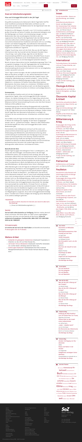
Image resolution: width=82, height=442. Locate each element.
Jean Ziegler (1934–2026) (63, 209)
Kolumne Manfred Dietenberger (32, 435)
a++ (76, 223)
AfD (58, 367)
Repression (8, 418)
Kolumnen (27, 427)
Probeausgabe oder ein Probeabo (15, 229)
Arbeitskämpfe (9, 433)
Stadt (7, 422)
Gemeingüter (28, 417)
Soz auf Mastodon (64, 274)
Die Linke (63, 376)
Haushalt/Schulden (29, 420)
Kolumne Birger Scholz (30, 429)
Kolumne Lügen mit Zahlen (31, 433)
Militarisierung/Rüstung (11, 413)
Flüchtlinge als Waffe (65, 252)
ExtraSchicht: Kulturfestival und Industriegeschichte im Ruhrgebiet (66, 174)
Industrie (27, 422)
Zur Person (46, 415)
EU (72, 376)
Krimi (45, 409)
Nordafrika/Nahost (10, 429)
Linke (61, 389)
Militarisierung (60, 391)
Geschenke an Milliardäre (66, 227)
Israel (69, 383)
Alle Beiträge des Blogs (66, 260)
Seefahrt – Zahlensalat (63, 77)
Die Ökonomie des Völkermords (68, 329)
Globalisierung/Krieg (10, 431)
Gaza (70, 378)
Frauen (67, 378)
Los (46, 6)
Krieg (71, 386)
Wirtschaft (72, 398)
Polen (64, 393)
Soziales (7, 419)
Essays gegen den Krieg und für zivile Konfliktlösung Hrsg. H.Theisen (66, 127)
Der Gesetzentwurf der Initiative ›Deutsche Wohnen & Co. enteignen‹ (66, 28)
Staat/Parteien (9, 421)
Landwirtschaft (28, 425)
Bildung (7, 409)
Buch (59, 373)
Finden (74, 6)
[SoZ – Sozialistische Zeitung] (8, 4)
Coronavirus (71, 373)
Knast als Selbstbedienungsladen (18, 14)
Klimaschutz (65, 386)
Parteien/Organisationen (30, 408)
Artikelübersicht (18, 2)
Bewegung (27, 409)
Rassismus (60, 396)
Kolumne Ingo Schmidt (30, 432)
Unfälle (26, 415)
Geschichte (46, 412)
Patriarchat (8, 415)
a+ (76, 221)
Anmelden (22, 439)
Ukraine (69, 396)
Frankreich (63, 378)
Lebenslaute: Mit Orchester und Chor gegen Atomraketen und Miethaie (66, 49)
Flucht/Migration (9, 410)
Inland (7, 408)
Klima (59, 386)
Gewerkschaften (9, 435)
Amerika (61, 367)
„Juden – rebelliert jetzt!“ (66, 325)
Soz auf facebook (64, 268)
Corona (65, 374)
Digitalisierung (69, 376)
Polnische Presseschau (71, 393)
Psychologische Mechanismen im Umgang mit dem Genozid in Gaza (66, 136)
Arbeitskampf (67, 368)
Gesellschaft (8, 412)
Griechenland (65, 383)
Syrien (65, 396)
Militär (74, 389)
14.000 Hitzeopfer (64, 237)
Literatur (66, 389)
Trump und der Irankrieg (64, 81)
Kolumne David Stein (29, 430)
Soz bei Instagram (64, 270)
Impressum (46, 420)
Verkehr (64, 398)
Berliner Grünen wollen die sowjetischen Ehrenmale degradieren (66, 55)
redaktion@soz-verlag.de (70, 422)
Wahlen (68, 398)
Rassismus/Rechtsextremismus (13, 416)
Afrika (7, 425)
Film (60, 378)
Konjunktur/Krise (28, 423)
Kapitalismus (74, 383)
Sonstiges (46, 413)
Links (45, 419)
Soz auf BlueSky (63, 272)
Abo (45, 418)
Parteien (60, 393)
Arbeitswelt (7, 10)
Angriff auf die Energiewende (67, 256)
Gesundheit (67, 381)
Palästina (72, 391)
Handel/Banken (28, 419)
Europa (75, 376)
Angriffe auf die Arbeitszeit (64, 114)
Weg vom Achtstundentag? (64, 108)
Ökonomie (67, 391)
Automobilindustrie (70, 370)
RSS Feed (46, 422)
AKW (26, 412)
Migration (71, 389)
